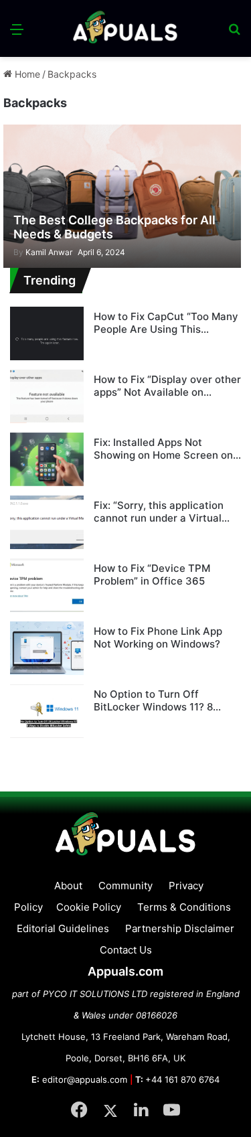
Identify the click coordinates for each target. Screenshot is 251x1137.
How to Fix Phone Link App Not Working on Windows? (158, 638)
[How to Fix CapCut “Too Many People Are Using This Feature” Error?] (47, 333)
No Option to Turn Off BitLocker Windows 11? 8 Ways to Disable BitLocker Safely (157, 701)
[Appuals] (125, 28)
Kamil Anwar (42, 252)
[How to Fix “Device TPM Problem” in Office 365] (47, 585)
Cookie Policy (88, 907)
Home (26, 74)
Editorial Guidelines (63, 928)
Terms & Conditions (184, 907)
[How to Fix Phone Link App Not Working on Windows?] (47, 648)
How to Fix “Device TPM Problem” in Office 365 (152, 575)
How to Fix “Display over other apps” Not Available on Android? (167, 386)
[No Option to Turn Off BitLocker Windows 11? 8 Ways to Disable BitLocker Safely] (47, 711)
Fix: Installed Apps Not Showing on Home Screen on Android (163, 449)
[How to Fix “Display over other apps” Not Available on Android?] (47, 396)
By (19, 252)
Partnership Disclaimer (179, 928)
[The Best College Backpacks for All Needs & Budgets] (121, 196)
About (68, 885)
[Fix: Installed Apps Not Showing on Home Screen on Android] (47, 459)
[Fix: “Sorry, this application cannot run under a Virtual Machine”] (47, 522)
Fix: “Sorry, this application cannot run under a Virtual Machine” (159, 512)
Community (125, 885)
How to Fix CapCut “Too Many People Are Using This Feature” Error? (166, 323)
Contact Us (126, 949)
